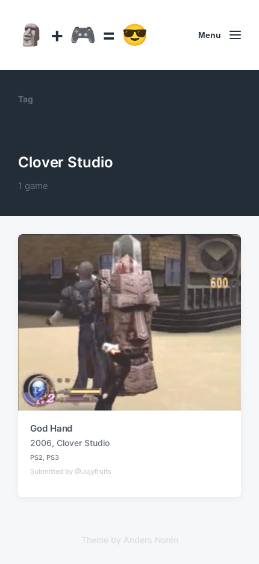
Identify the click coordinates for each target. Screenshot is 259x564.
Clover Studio (83, 443)
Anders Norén (150, 540)
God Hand (51, 428)
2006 (41, 443)
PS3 (52, 457)
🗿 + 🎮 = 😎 (83, 34)
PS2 (36, 457)
